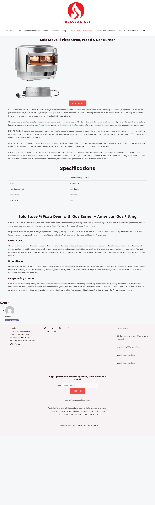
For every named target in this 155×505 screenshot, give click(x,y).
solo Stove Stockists (106, 30)
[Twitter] (45, 328)
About (45, 30)
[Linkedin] (53, 328)
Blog (64, 30)
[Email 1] (55, 331)
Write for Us (133, 30)
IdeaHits (95, 425)
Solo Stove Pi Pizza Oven (81, 30)
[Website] (18, 320)
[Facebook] (68, 328)
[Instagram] (60, 328)
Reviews (121, 30)
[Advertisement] (68, 470)
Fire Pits (9, 30)
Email (59, 385)
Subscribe (77, 391)
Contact (55, 30)
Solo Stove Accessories (27, 30)
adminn (8, 317)
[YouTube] (48, 331)
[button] (13, 30)
